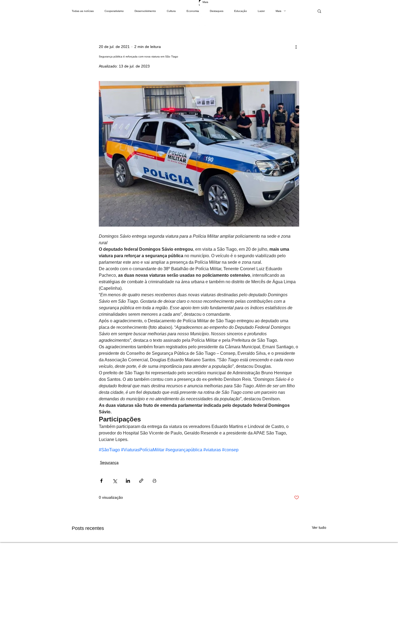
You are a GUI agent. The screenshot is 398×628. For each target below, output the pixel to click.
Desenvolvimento (145, 10)
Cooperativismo (114, 10)
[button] (319, 11)
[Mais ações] (296, 46)
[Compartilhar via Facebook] (101, 480)
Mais (278, 10)
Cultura (171, 10)
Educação (240, 10)
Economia (193, 10)
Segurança (109, 462)
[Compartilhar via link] (141, 480)
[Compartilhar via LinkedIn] (128, 480)
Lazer (261, 10)
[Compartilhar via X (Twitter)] (114, 480)
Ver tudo (319, 527)
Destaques (216, 10)
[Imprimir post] (154, 480)
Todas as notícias (83, 10)
